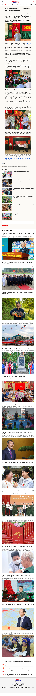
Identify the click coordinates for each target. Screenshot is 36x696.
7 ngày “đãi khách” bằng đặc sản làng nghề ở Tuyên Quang (23, 189)
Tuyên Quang (5, 166)
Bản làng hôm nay (20, 4)
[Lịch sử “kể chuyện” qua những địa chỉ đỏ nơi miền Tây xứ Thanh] (18, 363)
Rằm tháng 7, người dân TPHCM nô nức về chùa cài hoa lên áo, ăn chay (17, 462)
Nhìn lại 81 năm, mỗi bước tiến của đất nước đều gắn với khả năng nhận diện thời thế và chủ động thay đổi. (17, 323)
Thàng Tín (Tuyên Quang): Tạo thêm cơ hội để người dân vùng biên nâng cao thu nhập (23, 205)
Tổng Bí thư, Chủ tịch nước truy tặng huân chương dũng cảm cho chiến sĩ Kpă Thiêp (18, 671)
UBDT (16, 166)
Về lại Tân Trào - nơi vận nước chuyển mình (21, 171)
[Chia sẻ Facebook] (2, 163)
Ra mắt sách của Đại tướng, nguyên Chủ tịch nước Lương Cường (16, 519)
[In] (8, 163)
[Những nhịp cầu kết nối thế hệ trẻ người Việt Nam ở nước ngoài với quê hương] (18, 249)
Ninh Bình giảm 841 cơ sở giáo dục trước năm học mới (14, 376)
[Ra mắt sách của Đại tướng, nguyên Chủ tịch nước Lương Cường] (18, 533)
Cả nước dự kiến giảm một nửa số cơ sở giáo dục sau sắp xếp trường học (18, 604)
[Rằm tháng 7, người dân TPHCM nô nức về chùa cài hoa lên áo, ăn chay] (18, 477)
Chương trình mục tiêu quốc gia (22, 166)
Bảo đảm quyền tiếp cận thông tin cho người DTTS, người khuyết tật (17, 632)
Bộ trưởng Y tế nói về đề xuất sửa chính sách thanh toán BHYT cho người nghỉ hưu (17, 547)
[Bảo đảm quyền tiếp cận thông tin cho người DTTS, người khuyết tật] (18, 646)
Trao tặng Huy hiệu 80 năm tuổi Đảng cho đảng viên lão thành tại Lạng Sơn (18, 490)
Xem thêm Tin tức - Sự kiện (7, 230)
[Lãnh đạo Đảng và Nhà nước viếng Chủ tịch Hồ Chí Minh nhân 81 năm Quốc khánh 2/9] (18, 279)
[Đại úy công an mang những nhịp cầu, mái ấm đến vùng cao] (7, 216)
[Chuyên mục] (2, 1)
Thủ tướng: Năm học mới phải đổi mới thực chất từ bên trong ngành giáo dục (17, 433)
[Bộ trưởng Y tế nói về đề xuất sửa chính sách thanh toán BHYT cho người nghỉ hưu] (18, 562)
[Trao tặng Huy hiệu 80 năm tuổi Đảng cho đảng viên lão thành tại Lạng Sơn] (18, 505)
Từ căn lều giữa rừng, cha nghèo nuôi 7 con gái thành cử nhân (17, 668)
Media (34, 4)
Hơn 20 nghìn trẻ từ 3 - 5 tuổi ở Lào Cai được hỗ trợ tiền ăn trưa (16, 404)
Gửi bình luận (5, 225)
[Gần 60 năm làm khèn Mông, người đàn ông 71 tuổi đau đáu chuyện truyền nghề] (7, 183)
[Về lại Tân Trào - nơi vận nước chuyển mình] (7, 174)
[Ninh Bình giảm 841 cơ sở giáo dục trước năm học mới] (18, 391)
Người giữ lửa (30, 4)
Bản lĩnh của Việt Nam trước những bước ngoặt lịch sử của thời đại (17, 322)
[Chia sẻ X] (4, 163)
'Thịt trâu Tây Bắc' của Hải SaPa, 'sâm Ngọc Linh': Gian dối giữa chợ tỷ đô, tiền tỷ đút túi (17, 293)
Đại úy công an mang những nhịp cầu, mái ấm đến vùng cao (23, 214)
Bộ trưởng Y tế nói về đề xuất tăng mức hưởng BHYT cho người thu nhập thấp (18, 675)
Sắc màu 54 (25, 4)
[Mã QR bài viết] (10, 163)
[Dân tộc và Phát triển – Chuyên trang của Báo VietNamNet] (14, 2)
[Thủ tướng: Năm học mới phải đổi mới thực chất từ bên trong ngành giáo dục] (18, 449)
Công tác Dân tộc (6, 4)
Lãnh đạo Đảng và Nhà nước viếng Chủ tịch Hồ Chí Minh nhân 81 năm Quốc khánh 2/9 (17, 263)
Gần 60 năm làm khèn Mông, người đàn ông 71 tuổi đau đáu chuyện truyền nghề (23, 180)
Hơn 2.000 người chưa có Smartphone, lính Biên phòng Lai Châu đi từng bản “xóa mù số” (17, 576)
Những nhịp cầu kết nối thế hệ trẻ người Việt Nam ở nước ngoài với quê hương (18, 234)
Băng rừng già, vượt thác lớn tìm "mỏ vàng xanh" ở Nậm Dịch (23, 197)
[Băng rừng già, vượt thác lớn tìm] (7, 199)
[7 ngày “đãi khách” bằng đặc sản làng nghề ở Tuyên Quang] (7, 191)
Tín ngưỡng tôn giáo (13, 4)
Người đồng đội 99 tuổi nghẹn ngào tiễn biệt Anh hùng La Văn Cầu (18, 661)
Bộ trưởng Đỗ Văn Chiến (11, 166)
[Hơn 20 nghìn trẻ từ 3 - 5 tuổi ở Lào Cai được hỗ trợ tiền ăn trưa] (18, 419)
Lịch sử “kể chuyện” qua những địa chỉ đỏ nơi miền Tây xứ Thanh (16, 348)
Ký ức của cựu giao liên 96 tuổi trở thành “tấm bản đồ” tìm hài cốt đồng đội (19, 665)
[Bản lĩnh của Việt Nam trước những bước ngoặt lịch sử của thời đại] (18, 335)
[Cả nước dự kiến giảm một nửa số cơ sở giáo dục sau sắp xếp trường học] (18, 619)
